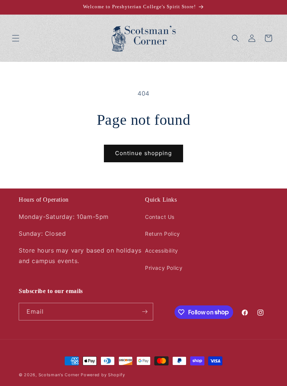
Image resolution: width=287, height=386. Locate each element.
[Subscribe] (144, 311)
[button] (15, 38)
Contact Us (160, 217)
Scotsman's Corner (59, 374)
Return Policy (162, 233)
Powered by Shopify (103, 374)
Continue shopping (143, 153)
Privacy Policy (163, 268)
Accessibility (161, 250)
